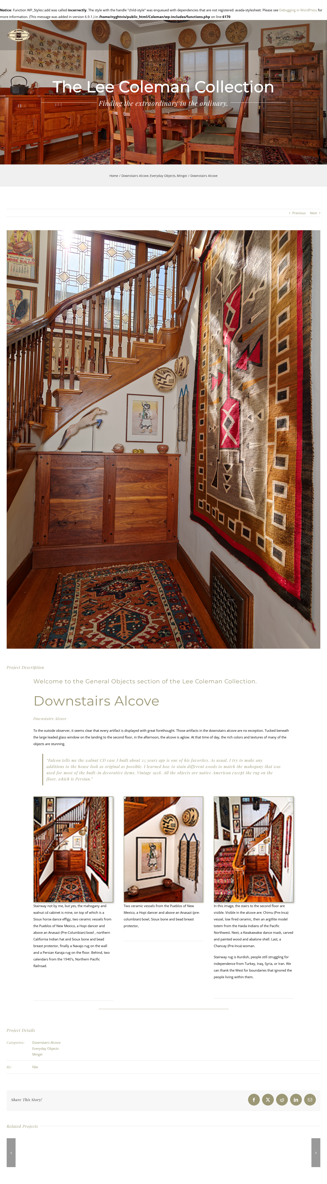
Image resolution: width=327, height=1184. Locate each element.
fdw (35, 1067)
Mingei (37, 1054)
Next (313, 213)
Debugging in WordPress (298, 10)
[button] (11, 1152)
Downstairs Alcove (46, 1042)
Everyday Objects (45, 1048)
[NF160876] (163, 798)
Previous (299, 213)
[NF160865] (73, 798)
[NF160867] (253, 798)
